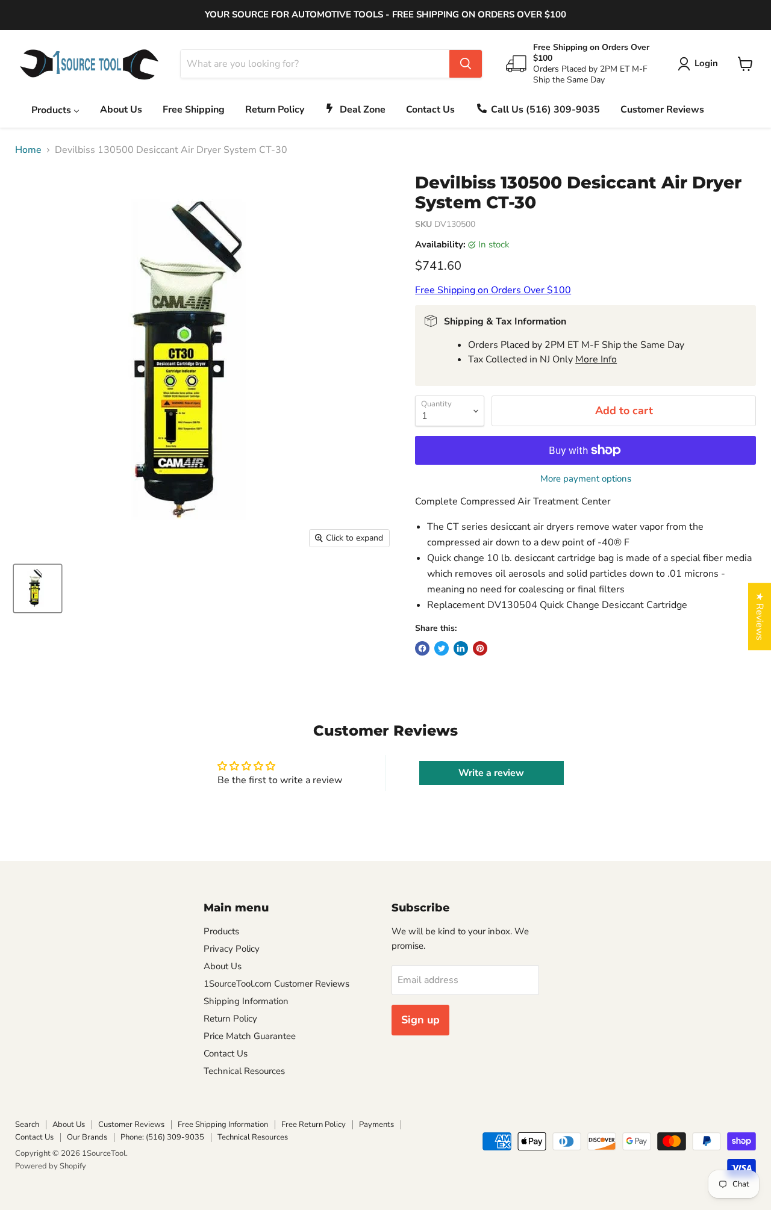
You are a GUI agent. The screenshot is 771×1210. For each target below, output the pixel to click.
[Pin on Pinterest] (480, 648)
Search (27, 1124)
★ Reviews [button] (759, 616)
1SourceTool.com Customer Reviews (276, 984)
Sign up (420, 1020)
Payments (376, 1124)
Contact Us (226, 1053)
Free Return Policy (313, 1124)
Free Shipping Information (223, 1124)
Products (221, 931)
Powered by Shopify (50, 1166)
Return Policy (230, 1019)
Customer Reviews (131, 1124)
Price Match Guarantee (250, 1036)
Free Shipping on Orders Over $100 (493, 290)
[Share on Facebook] (422, 648)
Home (28, 149)
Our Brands (87, 1137)
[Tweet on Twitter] (441, 648)
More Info (596, 359)
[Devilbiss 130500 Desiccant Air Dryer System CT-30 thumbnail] (37, 588)
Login (706, 63)
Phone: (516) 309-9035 (162, 1137)
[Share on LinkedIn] (461, 648)
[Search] (465, 64)
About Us (223, 966)
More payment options (585, 479)
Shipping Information (246, 1001)
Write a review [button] (491, 773)
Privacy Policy (232, 949)
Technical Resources (244, 1071)
